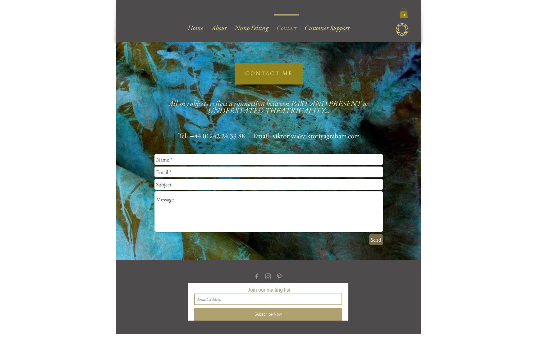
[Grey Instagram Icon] (268, 276)
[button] (403, 13)
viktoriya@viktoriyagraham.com (316, 135)
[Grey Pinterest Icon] (279, 276)
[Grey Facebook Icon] (257, 276)
